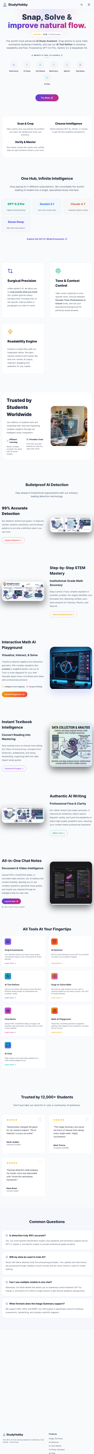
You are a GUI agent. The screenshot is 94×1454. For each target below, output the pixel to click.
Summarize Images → (14, 768)
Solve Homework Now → (63, 614)
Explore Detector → (13, 540)
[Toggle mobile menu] (89, 4)
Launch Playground (13, 694)
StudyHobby (18, 5)
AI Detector (54, 1442)
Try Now (45, 97)
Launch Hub (10, 901)
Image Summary (56, 1438)
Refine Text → (59, 833)
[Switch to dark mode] (81, 4)
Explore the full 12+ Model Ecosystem (45, 239)
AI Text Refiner (55, 1446)
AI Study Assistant (57, 1449)
